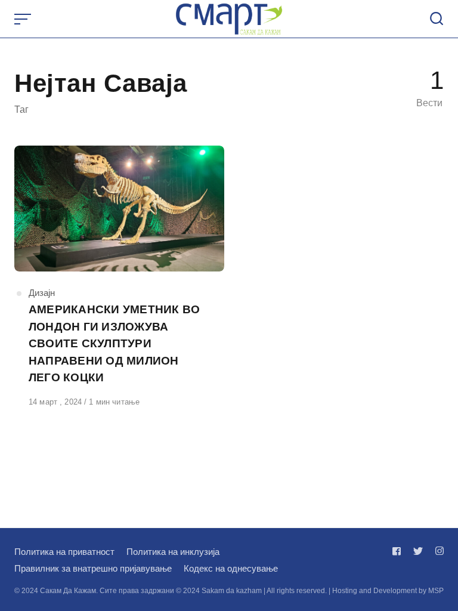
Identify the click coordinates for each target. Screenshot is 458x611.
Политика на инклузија (172, 552)
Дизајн (42, 293)
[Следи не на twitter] (418, 551)
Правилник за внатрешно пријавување (93, 568)
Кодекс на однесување (231, 568)
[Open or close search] (436, 19)
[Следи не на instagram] (437, 551)
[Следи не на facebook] (399, 551)
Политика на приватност (64, 552)
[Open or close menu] (23, 19)
